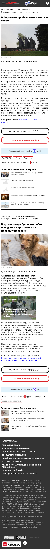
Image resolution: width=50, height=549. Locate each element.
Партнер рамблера (34, 537)
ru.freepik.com (7, 267)
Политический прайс (13, 470)
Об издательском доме (14, 455)
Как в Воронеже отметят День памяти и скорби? (28, 195)
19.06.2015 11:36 (7, 10)
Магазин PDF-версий (12, 462)
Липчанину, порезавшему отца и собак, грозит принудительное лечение (28, 412)
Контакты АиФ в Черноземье (16, 448)
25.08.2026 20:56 (8, 216)
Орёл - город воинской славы (22, 180)
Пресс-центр (28, 452)
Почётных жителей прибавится (22, 188)
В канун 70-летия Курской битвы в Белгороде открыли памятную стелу (28, 204)
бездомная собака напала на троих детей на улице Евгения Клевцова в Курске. (21, 359)
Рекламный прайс (11, 445)
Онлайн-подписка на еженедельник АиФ (23, 458)
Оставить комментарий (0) (25, 140)
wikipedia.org (6, 57)
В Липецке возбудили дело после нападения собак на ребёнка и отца (27, 419)
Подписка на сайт (11, 452)
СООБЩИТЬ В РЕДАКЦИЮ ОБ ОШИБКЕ (19, 474)
